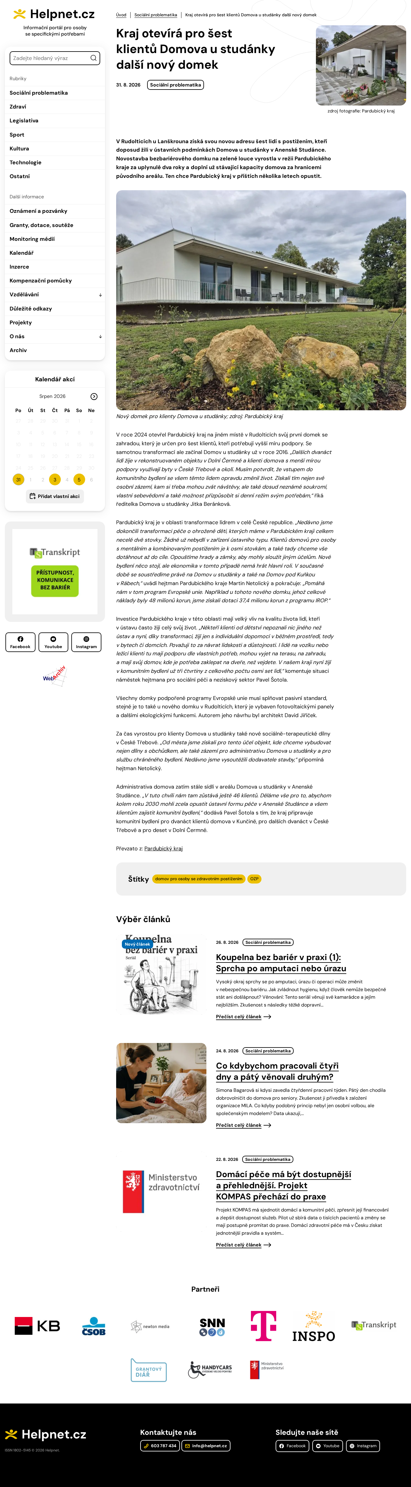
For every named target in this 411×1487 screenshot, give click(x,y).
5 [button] (79, 480)
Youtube (53, 646)
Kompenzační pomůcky (41, 280)
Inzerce (19, 266)
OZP (254, 878)
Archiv (18, 350)
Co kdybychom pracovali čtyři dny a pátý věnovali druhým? (277, 1071)
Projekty (21, 322)
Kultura (19, 148)
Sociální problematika (39, 92)
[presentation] (161, 974)
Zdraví (18, 106)
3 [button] (55, 480)
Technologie (26, 162)
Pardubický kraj (163, 848)
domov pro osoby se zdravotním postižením (199, 878)
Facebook (20, 646)
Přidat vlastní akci (58, 496)
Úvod (121, 14)
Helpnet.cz (62, 14)
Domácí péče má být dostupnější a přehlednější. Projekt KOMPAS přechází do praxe (283, 1185)
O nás (17, 336)
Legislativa (24, 120)
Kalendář (21, 253)
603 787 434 (163, 1445)
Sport (17, 134)
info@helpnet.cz (209, 1445)
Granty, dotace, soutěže (41, 225)
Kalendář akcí (55, 379)
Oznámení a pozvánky (38, 211)
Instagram (86, 646)
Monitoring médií (32, 239)
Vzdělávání (24, 294)
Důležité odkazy (31, 308)
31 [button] (18, 480)
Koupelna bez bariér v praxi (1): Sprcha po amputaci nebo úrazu (281, 963)
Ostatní (20, 176)
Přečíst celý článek (238, 1016)
